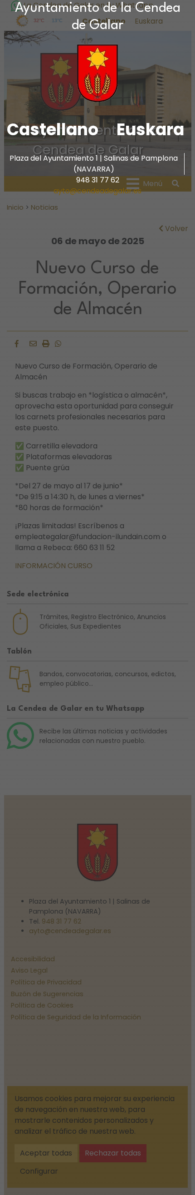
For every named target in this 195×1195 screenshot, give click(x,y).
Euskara (150, 129)
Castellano (52, 129)
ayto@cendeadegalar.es (97, 191)
